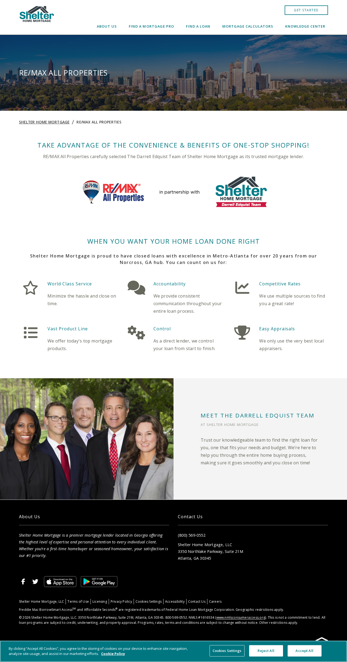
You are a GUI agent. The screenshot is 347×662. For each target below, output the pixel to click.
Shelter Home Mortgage (44, 122)
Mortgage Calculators (247, 26)
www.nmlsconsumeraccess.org (240, 617)
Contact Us (196, 601)
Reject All (266, 650)
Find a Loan (198, 26)
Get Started (306, 10)
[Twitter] (35, 581)
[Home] (37, 17)
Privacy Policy (121, 601)
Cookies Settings (149, 601)
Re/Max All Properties (98, 122)
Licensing (99, 601)
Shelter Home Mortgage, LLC (41, 601)
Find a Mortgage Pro (151, 26)
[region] (173, 651)
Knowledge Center (305, 26)
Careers (215, 601)
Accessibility (175, 601)
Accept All (304, 650)
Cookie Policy (113, 653)
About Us (107, 26)
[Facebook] (23, 581)
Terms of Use (78, 601)
